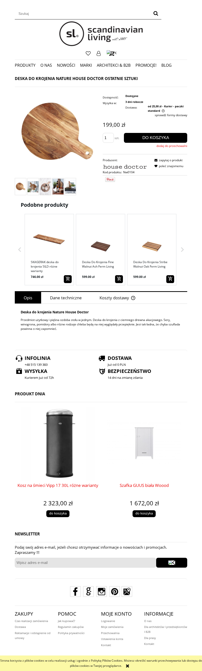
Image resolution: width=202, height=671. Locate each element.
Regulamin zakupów (71, 627)
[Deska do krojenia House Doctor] (20, 186)
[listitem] (49, 249)
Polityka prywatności (71, 633)
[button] (20, 249)
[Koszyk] (112, 53)
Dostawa (20, 627)
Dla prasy (150, 638)
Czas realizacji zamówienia (31, 621)
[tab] (28, 298)
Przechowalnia (110, 633)
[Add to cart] (68, 279)
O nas (148, 621)
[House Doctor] (125, 166)
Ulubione (88, 53)
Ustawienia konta (112, 639)
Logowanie (98, 53)
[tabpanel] (101, 324)
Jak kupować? (66, 621)
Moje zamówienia (112, 627)
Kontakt (106, 645)
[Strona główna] (101, 33)
